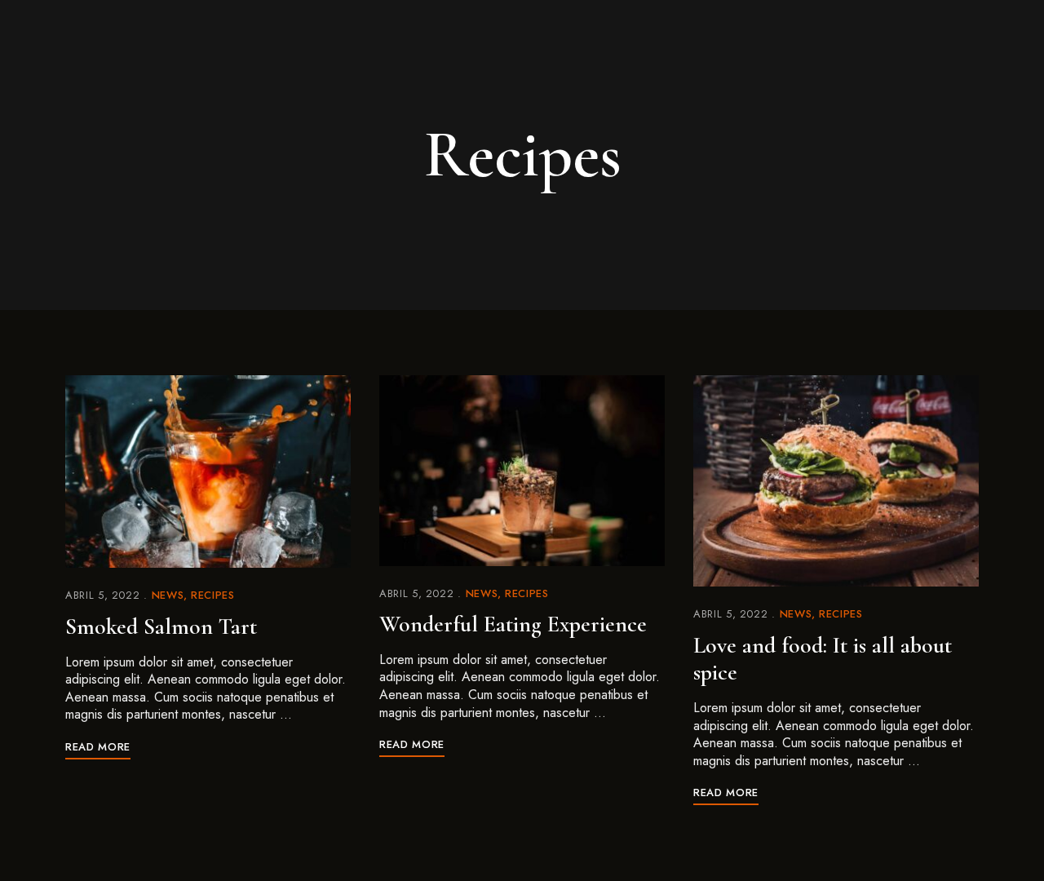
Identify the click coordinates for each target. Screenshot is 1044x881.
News (168, 595)
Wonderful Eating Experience (513, 624)
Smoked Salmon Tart (161, 626)
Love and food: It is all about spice (822, 659)
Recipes (213, 595)
